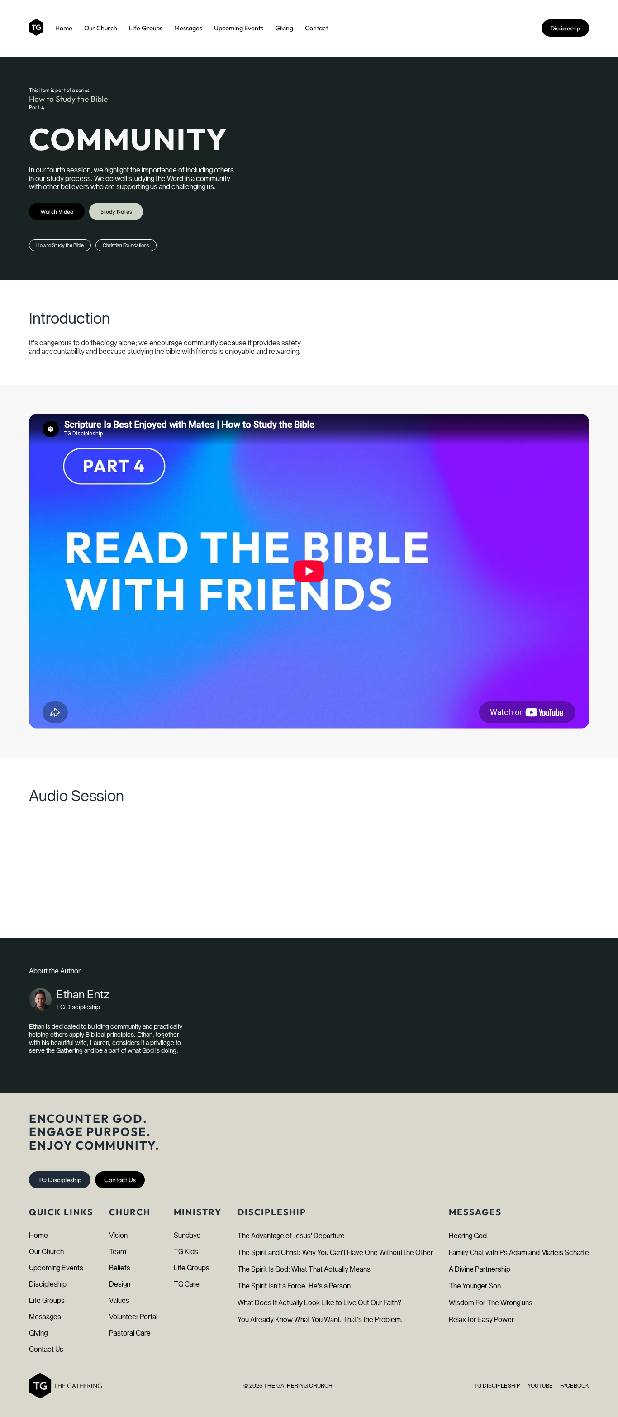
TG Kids (186, 1251)
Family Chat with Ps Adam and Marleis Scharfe (519, 1252)
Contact (316, 28)
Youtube (540, 1385)
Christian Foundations (126, 245)
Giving (284, 28)
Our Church (100, 28)
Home (63, 28)
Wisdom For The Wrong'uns (490, 1302)
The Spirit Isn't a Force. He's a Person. (295, 1286)
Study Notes (116, 211)
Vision (118, 1235)
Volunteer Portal (133, 1316)
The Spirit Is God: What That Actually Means (304, 1269)
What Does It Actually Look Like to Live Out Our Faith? (319, 1302)
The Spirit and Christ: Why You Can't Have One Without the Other (335, 1252)
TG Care (187, 1284)
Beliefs (119, 1268)
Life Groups (145, 28)
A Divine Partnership (479, 1269)
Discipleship (565, 28)
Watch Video (56, 211)
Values (119, 1300)
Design (119, 1284)
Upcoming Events (238, 28)
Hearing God (468, 1235)
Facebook (574, 1385)
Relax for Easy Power (481, 1319)
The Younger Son (475, 1286)
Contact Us (120, 1180)
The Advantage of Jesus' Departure (291, 1235)
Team (117, 1251)
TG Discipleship (59, 1180)
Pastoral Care (130, 1333)
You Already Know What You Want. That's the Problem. (320, 1319)
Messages (188, 28)
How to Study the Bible (68, 99)
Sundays (187, 1235)
